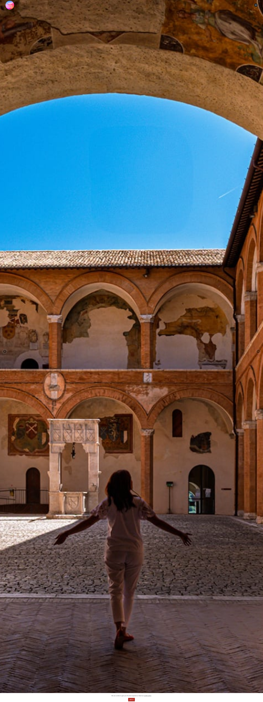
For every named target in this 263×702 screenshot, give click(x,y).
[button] (5, 351)
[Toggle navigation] (256, 5)
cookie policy (147, 696)
